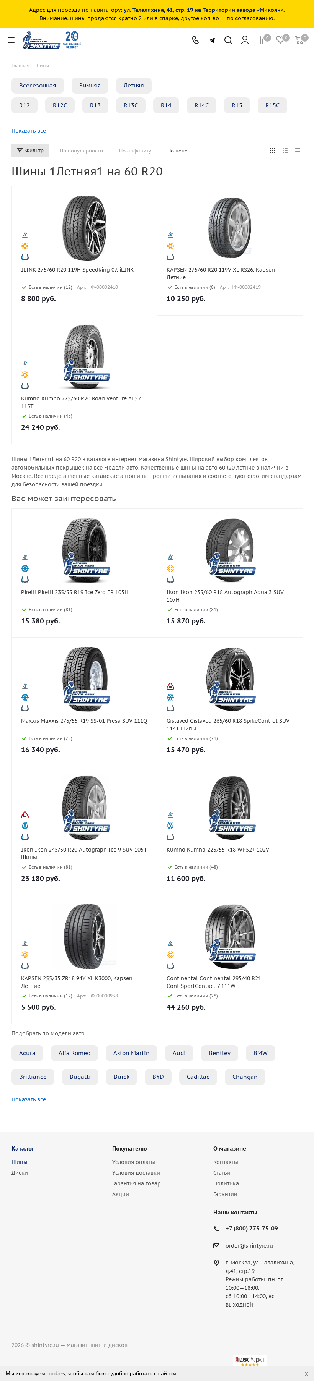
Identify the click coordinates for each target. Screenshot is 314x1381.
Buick (121, 1076)
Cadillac (198, 1076)
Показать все (28, 130)
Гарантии (225, 1194)
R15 (237, 105)
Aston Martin (131, 1053)
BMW (260, 1053)
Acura (27, 1053)
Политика (226, 1183)
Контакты (225, 1162)
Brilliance (33, 1076)
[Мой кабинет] (245, 40)
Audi (179, 1053)
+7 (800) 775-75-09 (252, 1228)
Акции (120, 1194)
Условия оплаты (133, 1162)
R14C (202, 105)
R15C (272, 105)
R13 (95, 105)
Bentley (220, 1053)
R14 (166, 105)
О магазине (229, 1148)
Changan (245, 1076)
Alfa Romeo (74, 1053)
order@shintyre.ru (249, 1245)
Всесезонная (37, 85)
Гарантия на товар (136, 1183)
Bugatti (80, 1076)
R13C (131, 105)
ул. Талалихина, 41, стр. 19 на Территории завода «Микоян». (204, 9)
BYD (158, 1076)
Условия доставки (136, 1172)
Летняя (134, 85)
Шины (19, 1162)
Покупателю (129, 1148)
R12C (60, 105)
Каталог (22, 1148)
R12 (24, 105)
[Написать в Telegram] (212, 40)
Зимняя (90, 85)
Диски (19, 1172)
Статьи (221, 1172)
